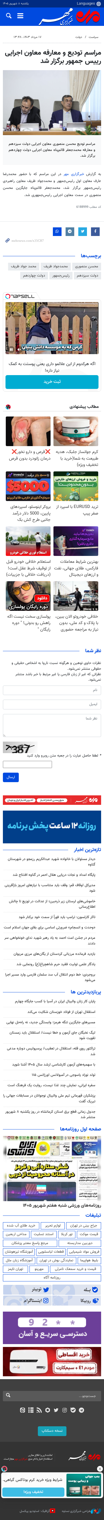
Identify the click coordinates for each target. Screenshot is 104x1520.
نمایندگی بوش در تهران (56, 1260)
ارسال (11, 777)
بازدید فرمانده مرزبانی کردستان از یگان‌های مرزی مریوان (54, 954)
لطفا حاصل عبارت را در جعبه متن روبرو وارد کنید (64, 756)
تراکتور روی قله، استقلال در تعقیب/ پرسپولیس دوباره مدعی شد (51, 1051)
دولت (78, 37)
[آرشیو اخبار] (30, 1411)
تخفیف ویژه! (33, 1492)
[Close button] (100, 1469)
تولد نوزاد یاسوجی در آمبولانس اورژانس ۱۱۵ (63, 1075)
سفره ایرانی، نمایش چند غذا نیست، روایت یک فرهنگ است (51, 1085)
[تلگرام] (81, 1411)
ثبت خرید (52, 381)
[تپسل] (8, 296)
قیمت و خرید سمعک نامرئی (75, 1269)
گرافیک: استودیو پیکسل (35, 1511)
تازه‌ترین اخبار (87, 850)
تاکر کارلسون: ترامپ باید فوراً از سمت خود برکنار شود (57, 917)
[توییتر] (56, 1411)
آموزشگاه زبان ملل (19, 1260)
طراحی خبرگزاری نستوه (76, 1511)
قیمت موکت (89, 1234)
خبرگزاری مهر (75, 174)
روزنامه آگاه (52, 1278)
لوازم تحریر (53, 1226)
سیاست (93, 37)
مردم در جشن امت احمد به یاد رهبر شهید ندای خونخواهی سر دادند (49, 940)
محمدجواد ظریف (56, 266)
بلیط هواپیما (89, 1260)
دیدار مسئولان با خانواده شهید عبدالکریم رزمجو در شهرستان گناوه (51, 862)
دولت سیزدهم (87, 276)
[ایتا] (22, 1411)
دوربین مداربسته (79, 1243)
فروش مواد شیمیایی (84, 1252)
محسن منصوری (86, 266)
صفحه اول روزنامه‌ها (80, 1129)
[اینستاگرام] (64, 1411)
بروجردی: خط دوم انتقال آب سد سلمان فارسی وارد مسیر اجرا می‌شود (50, 977)
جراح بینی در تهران (83, 1226)
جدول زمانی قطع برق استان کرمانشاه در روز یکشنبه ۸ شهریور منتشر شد (50, 1114)
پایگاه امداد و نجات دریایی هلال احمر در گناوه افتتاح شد (54, 875)
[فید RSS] (39, 1411)
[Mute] (19, 349)
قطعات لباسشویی (51, 1252)
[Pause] (11, 349)
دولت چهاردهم (34, 276)
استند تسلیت (43, 1234)
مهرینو (39, 1269)
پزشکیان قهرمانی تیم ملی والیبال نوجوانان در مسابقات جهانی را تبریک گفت (49, 1098)
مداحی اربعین (16, 1234)
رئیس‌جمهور (61, 276)
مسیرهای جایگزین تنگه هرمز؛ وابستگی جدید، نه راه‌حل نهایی (50, 1022)
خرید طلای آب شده (21, 1226)
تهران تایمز (15, 1269)
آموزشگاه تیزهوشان (19, 1252)
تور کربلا (67, 1234)
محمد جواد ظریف (23, 266)
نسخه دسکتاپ (52, 1431)
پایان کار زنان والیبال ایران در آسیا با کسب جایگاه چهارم (55, 1001)
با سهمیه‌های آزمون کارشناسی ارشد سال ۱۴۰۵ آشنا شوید (53, 1065)
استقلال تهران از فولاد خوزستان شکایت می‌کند (61, 1012)
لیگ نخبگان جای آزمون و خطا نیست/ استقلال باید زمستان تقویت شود (52, 1035)
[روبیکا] (47, 1411)
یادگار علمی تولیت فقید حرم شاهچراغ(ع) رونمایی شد (55, 964)
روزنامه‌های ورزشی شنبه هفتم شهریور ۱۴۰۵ (62, 1205)
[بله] (73, 1411)
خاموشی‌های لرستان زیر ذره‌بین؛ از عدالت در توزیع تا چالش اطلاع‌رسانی (52, 904)
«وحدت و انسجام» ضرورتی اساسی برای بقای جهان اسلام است (49, 927)
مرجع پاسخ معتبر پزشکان (30, 1243)
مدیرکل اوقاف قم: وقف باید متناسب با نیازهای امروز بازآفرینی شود (50, 888)
